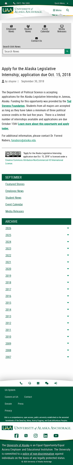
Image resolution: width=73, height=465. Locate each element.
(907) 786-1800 (22, 3)
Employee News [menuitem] (14, 191)
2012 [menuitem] (8, 323)
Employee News (11, 30)
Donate (8, 403)
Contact (28, 396)
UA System (10, 390)
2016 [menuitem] (8, 296)
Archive (11, 221)
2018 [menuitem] (8, 282)
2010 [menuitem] (8, 337)
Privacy (8, 410)
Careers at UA (11, 396)
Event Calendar (45, 30)
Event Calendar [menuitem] (14, 204)
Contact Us (36, 40)
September (13, 177)
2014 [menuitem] (8, 310)
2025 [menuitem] (8, 235)
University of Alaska (18, 445)
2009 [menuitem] (8, 343)
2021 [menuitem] (8, 262)
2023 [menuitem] (8, 248)
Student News (28, 30)
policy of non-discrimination (38, 454)
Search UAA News (36, 48)
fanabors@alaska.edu (23, 140)
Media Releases (61, 30)
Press (20, 403)
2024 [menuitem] (8, 242)
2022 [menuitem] (8, 255)
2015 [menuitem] (8, 303)
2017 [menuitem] (8, 289)
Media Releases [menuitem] (14, 211)
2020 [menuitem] (8, 269)
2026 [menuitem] (8, 228)
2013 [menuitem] (8, 316)
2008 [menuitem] (8, 350)
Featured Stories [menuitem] (14, 184)
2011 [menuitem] (8, 330)
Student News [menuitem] (13, 198)
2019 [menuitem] (8, 276)
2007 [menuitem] (8, 357)
